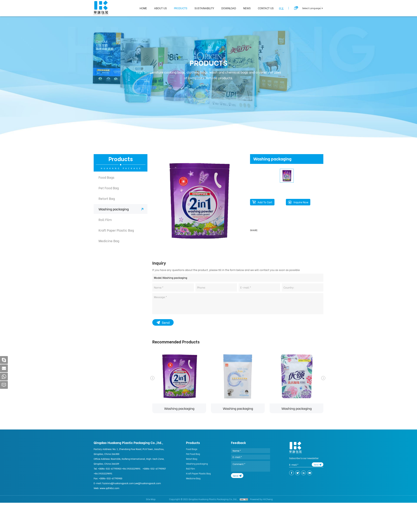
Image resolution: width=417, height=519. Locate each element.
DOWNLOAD (228, 8)
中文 (281, 8)
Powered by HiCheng (261, 499)
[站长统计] (244, 499)
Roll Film (105, 219)
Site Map (151, 499)
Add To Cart (265, 202)
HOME (143, 8)
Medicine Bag (109, 240)
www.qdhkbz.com (109, 488)
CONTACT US (266, 8)
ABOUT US (160, 8)
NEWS (247, 8)
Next (323, 378)
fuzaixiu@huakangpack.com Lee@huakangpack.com (131, 483)
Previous (152, 378)
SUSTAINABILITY (204, 8)
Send (166, 322)
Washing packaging (114, 209)
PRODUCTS (180, 8)
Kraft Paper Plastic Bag (116, 230)
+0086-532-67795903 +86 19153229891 (119, 468)
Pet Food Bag (109, 187)
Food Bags (106, 177)
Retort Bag (107, 198)
